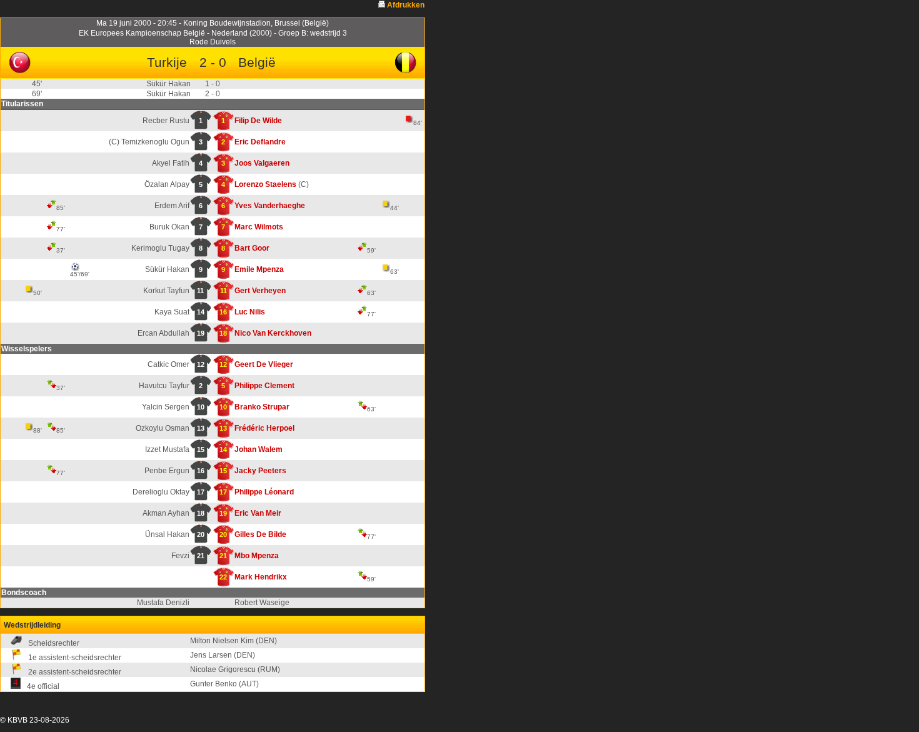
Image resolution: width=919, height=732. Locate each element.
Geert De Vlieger (263, 364)
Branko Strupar (261, 407)
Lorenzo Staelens (265, 184)
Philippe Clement (264, 385)
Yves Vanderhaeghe (269, 205)
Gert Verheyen (260, 290)
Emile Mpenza (259, 269)
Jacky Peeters (260, 470)
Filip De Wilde (258, 120)
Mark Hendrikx (260, 577)
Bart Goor (251, 248)
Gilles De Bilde (260, 534)
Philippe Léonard (264, 492)
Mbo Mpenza (256, 555)
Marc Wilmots (258, 227)
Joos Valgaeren (261, 163)
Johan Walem (258, 449)
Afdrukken (405, 5)
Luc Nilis (249, 312)
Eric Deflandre (260, 142)
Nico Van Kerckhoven (272, 333)
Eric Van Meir (257, 513)
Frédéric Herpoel (264, 428)
